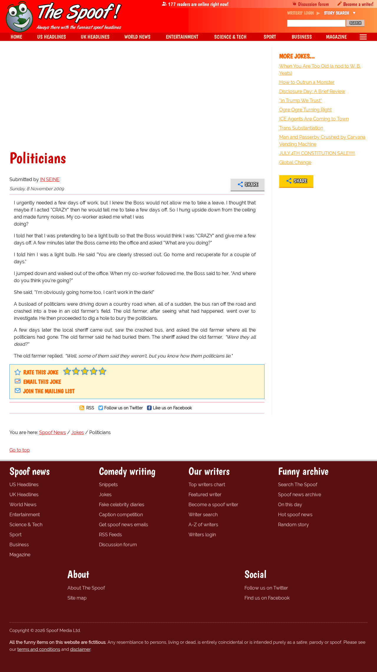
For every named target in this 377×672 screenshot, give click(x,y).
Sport (15, 534)
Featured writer (204, 494)
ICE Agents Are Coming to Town (314, 119)
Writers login (202, 534)
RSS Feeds (110, 534)
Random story (293, 524)
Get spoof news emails (123, 524)
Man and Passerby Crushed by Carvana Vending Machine (322, 140)
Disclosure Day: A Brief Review (312, 91)
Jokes (105, 494)
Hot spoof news (295, 514)
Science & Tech (25, 524)
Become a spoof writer (213, 504)
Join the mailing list (49, 391)
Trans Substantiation (301, 128)
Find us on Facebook (267, 598)
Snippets (108, 484)
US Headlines (24, 484)
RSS (89, 407)
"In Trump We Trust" (300, 100)
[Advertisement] (136, 98)
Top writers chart (206, 484)
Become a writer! (358, 4)
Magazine (19, 554)
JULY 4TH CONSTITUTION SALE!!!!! (317, 153)
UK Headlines (24, 494)
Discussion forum (313, 4)
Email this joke (42, 381)
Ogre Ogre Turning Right (305, 109)
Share (251, 184)
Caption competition (121, 514)
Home (16, 37)
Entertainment (24, 514)
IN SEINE (49, 179)
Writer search (203, 514)
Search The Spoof (297, 484)
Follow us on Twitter (123, 407)
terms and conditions (38, 649)
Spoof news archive (299, 494)
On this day (290, 504)
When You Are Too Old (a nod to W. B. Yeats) (320, 69)
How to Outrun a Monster (307, 82)
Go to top (19, 450)
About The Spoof (86, 588)
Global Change (295, 162)
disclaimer (80, 649)
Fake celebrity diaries (121, 504)
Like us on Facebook (172, 407)
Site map (77, 598)
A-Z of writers (203, 524)
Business (19, 544)
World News (23, 504)
